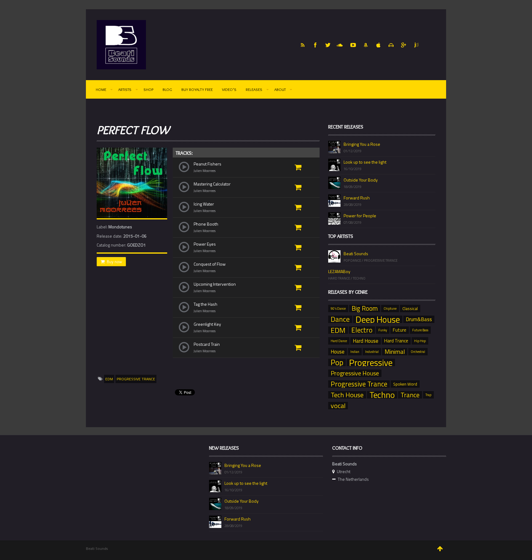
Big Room (365, 308)
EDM (109, 379)
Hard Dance (339, 340)
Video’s (229, 89)
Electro (362, 330)
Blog (167, 89)
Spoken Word (405, 384)
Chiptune (390, 308)
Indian (354, 351)
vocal (338, 405)
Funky (382, 330)
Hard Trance (396, 340)
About (280, 89)
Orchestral (418, 351)
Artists (124, 89)
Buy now (114, 261)
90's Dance (338, 308)
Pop (337, 362)
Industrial (372, 351)
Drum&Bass (419, 319)
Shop (148, 89)
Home (101, 89)
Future (399, 329)
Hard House (365, 341)
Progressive (371, 362)
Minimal (395, 351)
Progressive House (355, 373)
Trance (410, 395)
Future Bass (420, 330)
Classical (410, 308)
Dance (340, 319)
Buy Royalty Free (197, 89)
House (338, 351)
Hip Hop (420, 340)
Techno (382, 395)
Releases (254, 89)
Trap (428, 394)
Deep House (378, 319)
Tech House (347, 395)
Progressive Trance (136, 379)
